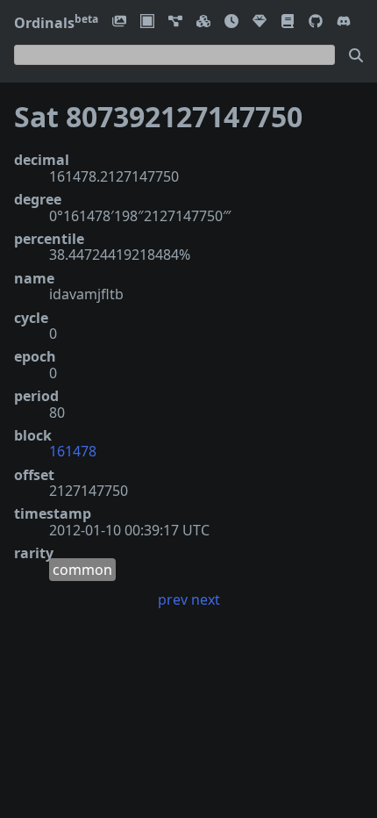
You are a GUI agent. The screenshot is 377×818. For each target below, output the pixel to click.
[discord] (344, 22)
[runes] (147, 22)
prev (173, 599)
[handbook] (288, 22)
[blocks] (203, 22)
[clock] (231, 22)
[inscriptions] (119, 22)
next (205, 599)
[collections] (175, 22)
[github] (316, 22)
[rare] (260, 22)
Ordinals (56, 23)
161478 (72, 451)
